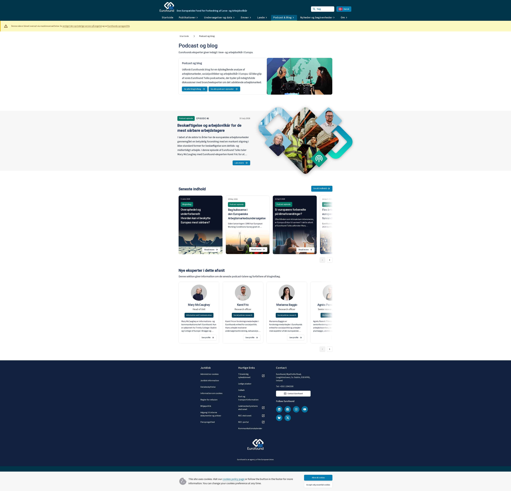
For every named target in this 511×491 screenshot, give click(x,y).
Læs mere (242, 163)
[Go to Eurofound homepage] (167, 7)
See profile (206, 337)
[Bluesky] (279, 418)
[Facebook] (288, 409)
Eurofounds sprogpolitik (118, 26)
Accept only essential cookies (318, 485)
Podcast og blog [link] (207, 36)
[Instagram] (296, 409)
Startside (167, 17)
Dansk (346, 9)
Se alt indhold (320, 188)
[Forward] (329, 260)
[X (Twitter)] (288, 418)
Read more (212, 250)
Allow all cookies (318, 477)
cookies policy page (233, 479)
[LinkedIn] (279, 409)
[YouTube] (305, 409)
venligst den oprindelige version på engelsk (82, 26)
